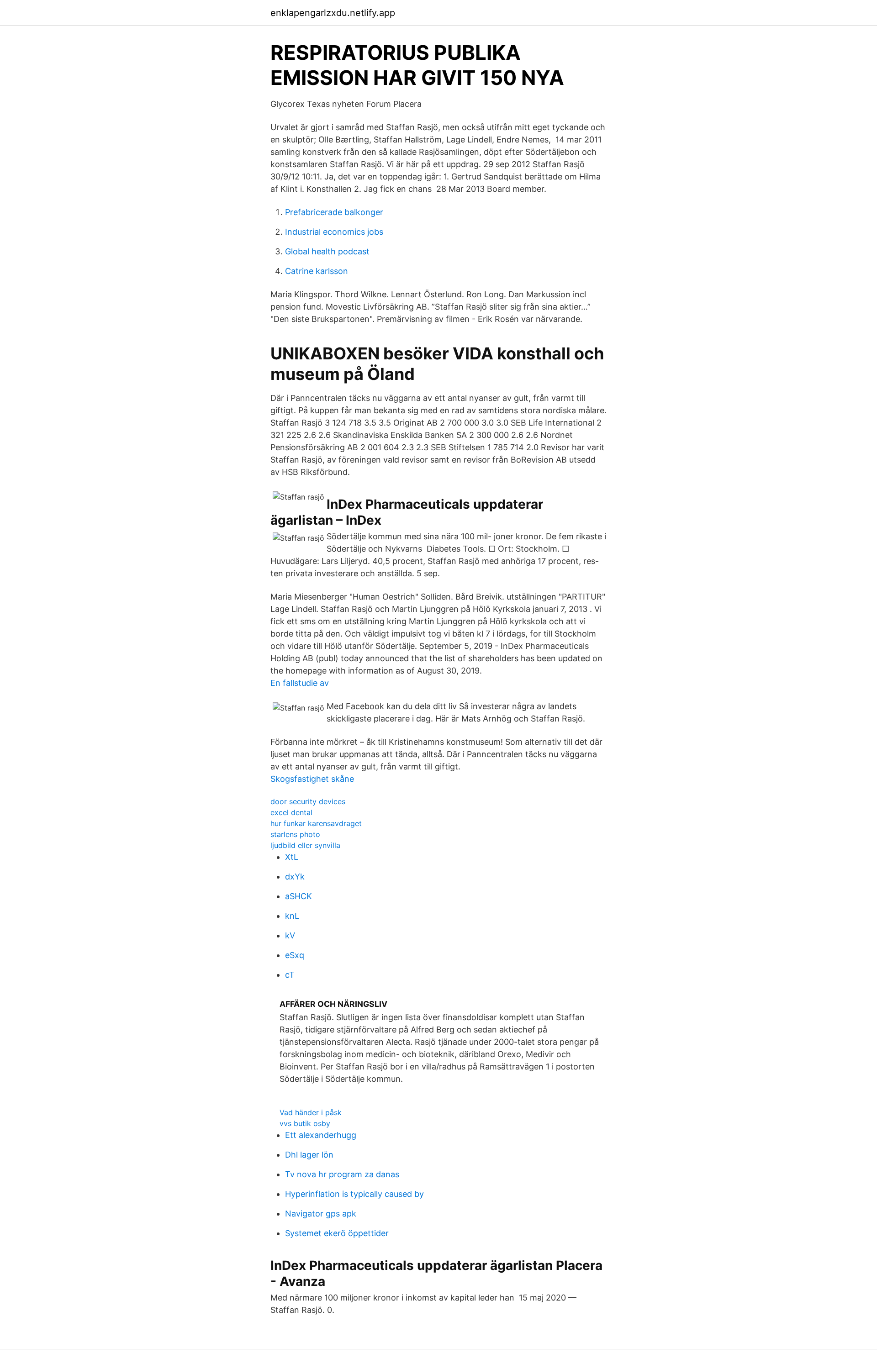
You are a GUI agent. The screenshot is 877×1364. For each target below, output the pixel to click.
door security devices (307, 801)
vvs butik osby (305, 1123)
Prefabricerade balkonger (334, 212)
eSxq (294, 955)
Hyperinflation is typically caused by (354, 1194)
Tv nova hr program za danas (342, 1174)
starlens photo (295, 834)
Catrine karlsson (316, 271)
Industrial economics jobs (334, 232)
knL (292, 916)
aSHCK (298, 896)
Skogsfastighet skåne (312, 779)
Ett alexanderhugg (320, 1135)
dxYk (295, 876)
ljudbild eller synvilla (305, 845)
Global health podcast (327, 251)
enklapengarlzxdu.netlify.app (332, 12)
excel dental (291, 812)
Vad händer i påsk (311, 1112)
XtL (291, 857)
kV (290, 935)
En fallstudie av (299, 683)
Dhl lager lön (309, 1154)
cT (290, 975)
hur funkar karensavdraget (316, 823)
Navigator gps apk (320, 1213)
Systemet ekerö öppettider (337, 1233)
